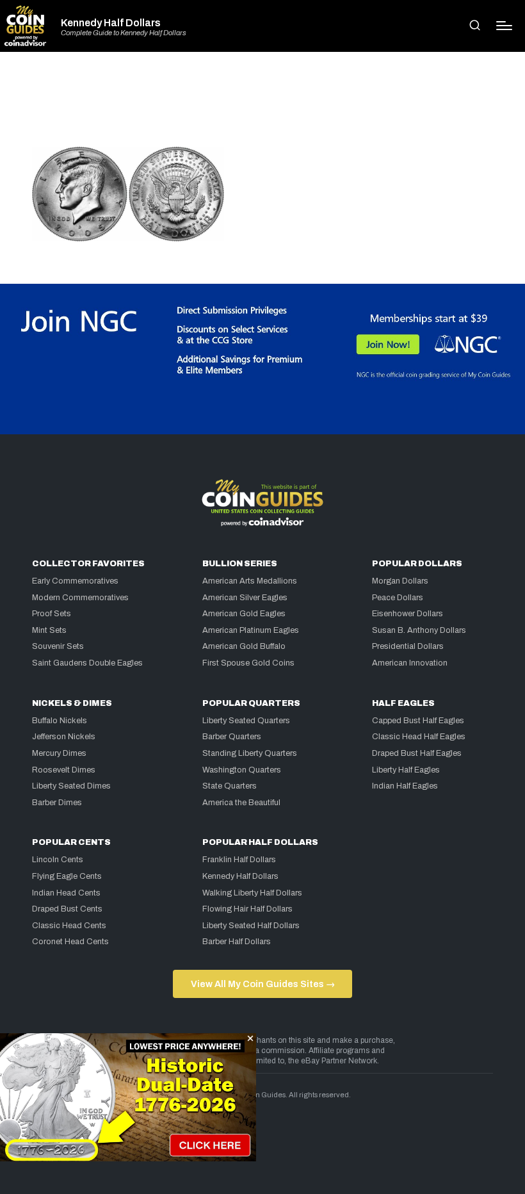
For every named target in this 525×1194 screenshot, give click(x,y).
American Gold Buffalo (244, 646)
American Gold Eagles (244, 613)
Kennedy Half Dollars (111, 23)
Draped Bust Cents (67, 908)
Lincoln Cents (57, 859)
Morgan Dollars (400, 581)
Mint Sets (49, 630)
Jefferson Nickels (63, 736)
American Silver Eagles (244, 597)
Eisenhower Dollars (407, 613)
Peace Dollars (397, 597)
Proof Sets (51, 613)
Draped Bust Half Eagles (417, 753)
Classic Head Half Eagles (418, 736)
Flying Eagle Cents (67, 876)
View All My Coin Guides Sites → (263, 984)
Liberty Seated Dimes (71, 785)
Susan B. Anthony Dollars (419, 630)
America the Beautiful (241, 802)
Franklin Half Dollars (239, 859)
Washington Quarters (241, 769)
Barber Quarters (231, 736)
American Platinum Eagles (250, 630)
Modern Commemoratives (80, 597)
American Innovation (410, 662)
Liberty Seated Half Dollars (251, 925)
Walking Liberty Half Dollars (252, 892)
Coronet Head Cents (70, 941)
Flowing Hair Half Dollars (247, 908)
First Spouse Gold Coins (248, 662)
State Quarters (229, 785)
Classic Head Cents (69, 925)
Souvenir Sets (58, 646)
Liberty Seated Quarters (246, 720)
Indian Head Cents (66, 892)
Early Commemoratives (75, 581)
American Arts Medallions (249, 581)
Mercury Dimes (59, 753)
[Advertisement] (262, 105)
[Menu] (504, 25)
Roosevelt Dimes (63, 769)
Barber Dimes (57, 802)
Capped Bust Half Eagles (418, 720)
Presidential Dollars (408, 646)
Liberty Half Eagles (406, 769)
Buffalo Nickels (59, 720)
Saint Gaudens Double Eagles (87, 662)
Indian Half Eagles (405, 785)
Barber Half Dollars (236, 941)
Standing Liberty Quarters (249, 753)
